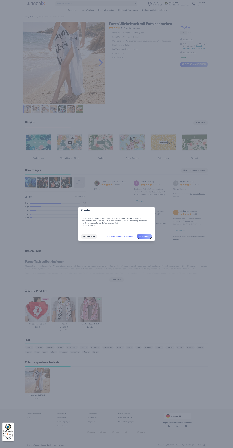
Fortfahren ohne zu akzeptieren (120, 236)
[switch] (8, 438)
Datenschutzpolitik (88, 225)
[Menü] (12, 424)
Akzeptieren (144, 236)
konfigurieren (89, 236)
